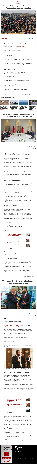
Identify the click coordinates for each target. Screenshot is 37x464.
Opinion (8, 248)
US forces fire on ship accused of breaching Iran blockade (23, 107)
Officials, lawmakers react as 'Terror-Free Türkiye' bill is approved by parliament (15, 240)
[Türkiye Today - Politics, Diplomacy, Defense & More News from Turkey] (18, 1)
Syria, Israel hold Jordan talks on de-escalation (14, 405)
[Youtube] (18, 451)
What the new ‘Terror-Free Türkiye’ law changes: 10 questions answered (15, 235)
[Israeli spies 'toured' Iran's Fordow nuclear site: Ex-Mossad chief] (4, 102)
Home (17, 3)
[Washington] (28, 399)
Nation (7, 242)
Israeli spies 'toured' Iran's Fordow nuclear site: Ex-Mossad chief (4, 107)
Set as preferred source (33, 38)
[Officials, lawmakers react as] (28, 240)
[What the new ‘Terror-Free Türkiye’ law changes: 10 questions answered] (28, 234)
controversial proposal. (21, 46)
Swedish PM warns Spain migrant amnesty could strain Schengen (32, 108)
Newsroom (3, 146)
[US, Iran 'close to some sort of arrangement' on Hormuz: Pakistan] (14, 102)
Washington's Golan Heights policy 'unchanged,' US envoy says (14, 400)
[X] (15, 451)
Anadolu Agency (4, 38)
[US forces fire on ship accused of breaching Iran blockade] (23, 102)
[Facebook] (20, 451)
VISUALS (27, 455)
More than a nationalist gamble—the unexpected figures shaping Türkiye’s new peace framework (15, 246)
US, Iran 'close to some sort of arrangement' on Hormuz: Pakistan (14, 107)
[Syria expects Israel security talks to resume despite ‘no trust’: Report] (28, 410)
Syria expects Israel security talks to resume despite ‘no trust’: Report (16, 411)
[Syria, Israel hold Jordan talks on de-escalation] (28, 405)
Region (20, 3)
